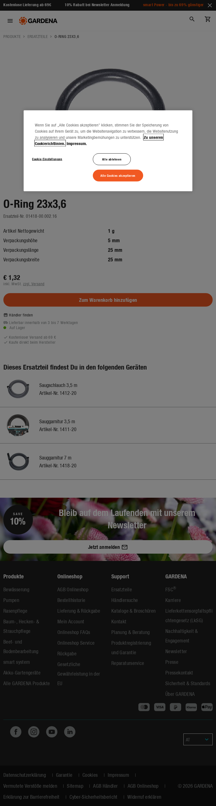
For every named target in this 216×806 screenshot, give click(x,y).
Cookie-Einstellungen (47, 159)
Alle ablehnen (112, 159)
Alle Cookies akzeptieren (118, 175)
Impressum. (77, 143)
